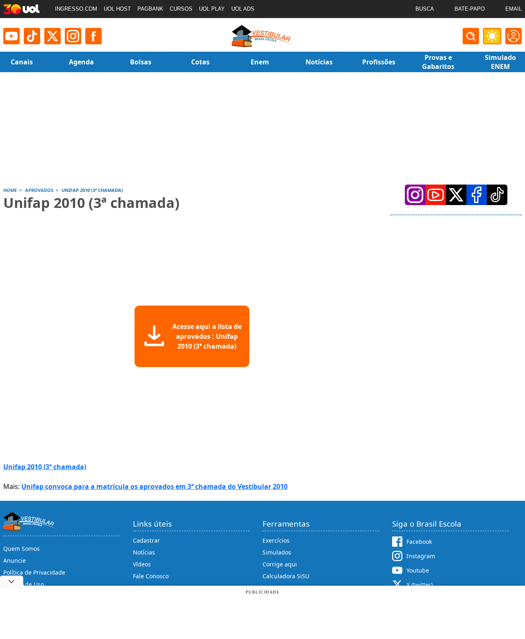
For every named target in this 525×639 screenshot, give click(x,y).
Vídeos (142, 564)
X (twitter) (419, 585)
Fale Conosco (151, 576)
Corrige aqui (279, 564)
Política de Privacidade (34, 572)
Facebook (419, 541)
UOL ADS (242, 9)
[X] (52, 36)
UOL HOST (117, 9)
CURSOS (181, 9)
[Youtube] (11, 36)
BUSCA (424, 9)
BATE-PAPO (469, 9)
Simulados (276, 552)
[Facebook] (476, 195)
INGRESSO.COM (76, 9)
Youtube (417, 570)
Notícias (144, 552)
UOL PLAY (212, 9)
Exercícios (276, 540)
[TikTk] (497, 195)
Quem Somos (21, 548)
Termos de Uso (23, 584)
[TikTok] (32, 36)
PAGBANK (150, 9)
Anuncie (14, 560)
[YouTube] (435, 195)
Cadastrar (146, 540)
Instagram (420, 556)
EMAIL (513, 9)
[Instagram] (73, 36)
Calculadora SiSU (285, 576)
